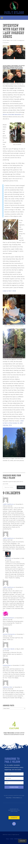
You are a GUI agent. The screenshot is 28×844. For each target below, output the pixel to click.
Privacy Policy (8, 797)
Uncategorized (20, 40)
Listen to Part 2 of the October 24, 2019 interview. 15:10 (13, 423)
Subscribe (21, 487)
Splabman (8, 558)
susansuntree (7, 665)
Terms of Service (16, 797)
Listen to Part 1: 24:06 (9, 291)
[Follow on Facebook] (14, 824)
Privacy (7, 838)
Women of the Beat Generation (12, 114)
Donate (14, 817)
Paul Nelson (7, 40)
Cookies (11, 838)
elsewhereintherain (8, 617)
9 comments (6, 42)
